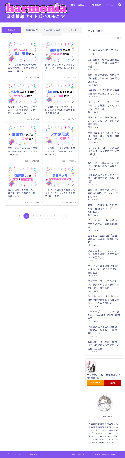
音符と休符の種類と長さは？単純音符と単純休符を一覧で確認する (103, 78)
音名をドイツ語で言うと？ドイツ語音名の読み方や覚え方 (103, 164)
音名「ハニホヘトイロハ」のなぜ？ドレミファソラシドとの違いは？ (103, 121)
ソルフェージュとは (52, 31)
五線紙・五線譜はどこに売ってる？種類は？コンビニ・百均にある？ (103, 209)
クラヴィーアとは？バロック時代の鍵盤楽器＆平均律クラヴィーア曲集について (103, 300)
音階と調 (96, 4)
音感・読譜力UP (79, 4)
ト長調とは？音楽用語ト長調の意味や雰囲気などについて (103, 92)
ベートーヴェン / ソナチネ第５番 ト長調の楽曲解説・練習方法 (104, 315)
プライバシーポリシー (16, 454)
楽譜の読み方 (59, 4)
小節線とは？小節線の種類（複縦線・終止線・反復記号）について (102, 330)
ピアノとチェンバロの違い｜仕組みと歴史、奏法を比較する (103, 224)
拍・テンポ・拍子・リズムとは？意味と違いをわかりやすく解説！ (103, 151)
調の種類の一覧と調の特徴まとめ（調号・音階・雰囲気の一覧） (103, 63)
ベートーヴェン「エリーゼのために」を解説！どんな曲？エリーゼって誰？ (103, 105)
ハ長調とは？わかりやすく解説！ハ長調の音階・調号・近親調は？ (103, 178)
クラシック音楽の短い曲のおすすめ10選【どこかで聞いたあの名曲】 (104, 269)
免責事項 (33, 454)
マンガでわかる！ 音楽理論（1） (104, 375)
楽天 (113, 383)
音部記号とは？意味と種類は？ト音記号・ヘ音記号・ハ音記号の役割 (103, 345)
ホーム (109, 4)
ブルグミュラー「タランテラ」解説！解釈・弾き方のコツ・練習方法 (103, 254)
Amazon (95, 383)
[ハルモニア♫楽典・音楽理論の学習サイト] (36, 19)
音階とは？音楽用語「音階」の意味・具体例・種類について (103, 239)
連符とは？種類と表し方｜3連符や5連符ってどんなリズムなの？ (103, 193)
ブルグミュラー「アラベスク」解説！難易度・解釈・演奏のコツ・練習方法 (103, 284)
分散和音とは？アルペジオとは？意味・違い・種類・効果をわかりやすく (103, 136)
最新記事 (11, 30)
